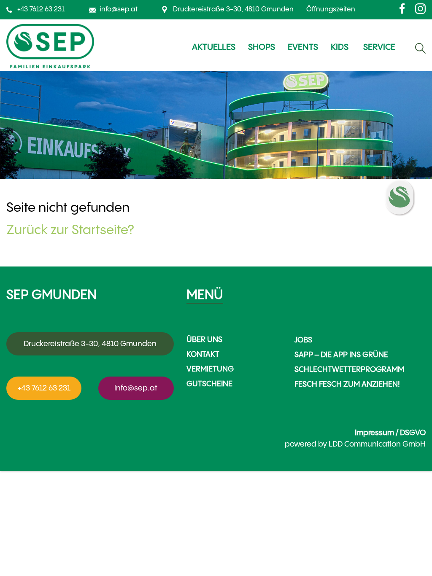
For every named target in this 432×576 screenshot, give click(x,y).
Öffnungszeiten (330, 9)
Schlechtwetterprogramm (349, 370)
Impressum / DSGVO (390, 433)
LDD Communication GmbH (377, 444)
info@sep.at (119, 9)
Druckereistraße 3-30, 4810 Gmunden (233, 9)
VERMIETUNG (210, 369)
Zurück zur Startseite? (70, 230)
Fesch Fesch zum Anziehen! (347, 384)
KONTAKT (202, 354)
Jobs (303, 340)
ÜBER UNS (204, 340)
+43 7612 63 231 (41, 9)
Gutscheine (209, 384)
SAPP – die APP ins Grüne (341, 355)
